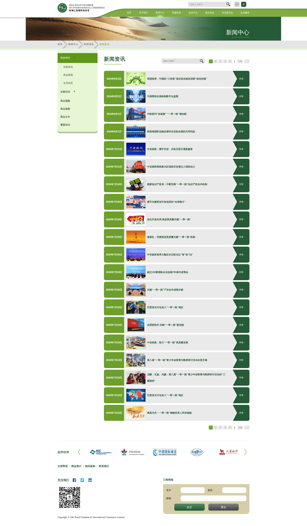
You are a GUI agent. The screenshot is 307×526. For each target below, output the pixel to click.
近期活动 (65, 91)
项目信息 (209, 12)
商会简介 (76, 466)
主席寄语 (63, 466)
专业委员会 (227, 12)
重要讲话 (65, 124)
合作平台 (193, 12)
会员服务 (244, 12)
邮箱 (168, 498)
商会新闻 (68, 75)
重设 (223, 507)
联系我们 (104, 466)
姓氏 (210, 490)
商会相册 (65, 108)
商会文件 (65, 116)
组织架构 (90, 466)
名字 (168, 490)
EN (237, 4)
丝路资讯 (68, 67)
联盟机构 (176, 12)
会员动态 (68, 83)
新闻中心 (160, 12)
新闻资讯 (89, 44)
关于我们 (143, 12)
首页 (129, 12)
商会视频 (65, 100)
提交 (189, 507)
